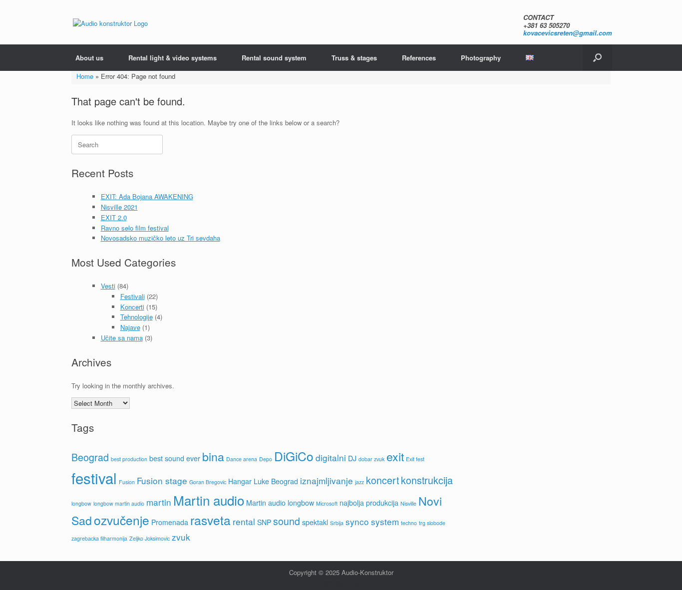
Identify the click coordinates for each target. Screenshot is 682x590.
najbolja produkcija (369, 503)
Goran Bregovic (207, 482)
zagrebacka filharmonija (99, 538)
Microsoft (327, 503)
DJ (352, 458)
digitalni (331, 457)
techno (409, 523)
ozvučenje (121, 520)
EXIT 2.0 (114, 217)
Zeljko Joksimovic (149, 538)
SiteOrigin (333, 583)
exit (395, 456)
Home (84, 76)
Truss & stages (354, 57)
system (385, 521)
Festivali (132, 296)
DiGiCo (294, 456)
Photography (481, 57)
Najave (130, 327)
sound (286, 521)
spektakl (315, 522)
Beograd (90, 457)
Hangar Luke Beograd (263, 481)
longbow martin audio (118, 503)
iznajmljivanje (326, 480)
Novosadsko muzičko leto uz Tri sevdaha (160, 238)
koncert (382, 480)
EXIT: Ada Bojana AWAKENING (147, 196)
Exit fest (415, 459)
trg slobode (432, 523)
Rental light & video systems (172, 57)
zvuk (181, 537)
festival (94, 477)
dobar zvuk (371, 459)
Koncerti (132, 306)
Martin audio (208, 500)
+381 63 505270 (546, 25)
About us (89, 57)
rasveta (210, 520)
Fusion (127, 482)
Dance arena (241, 459)
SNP (264, 522)
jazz (359, 482)
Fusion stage (162, 480)
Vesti (108, 286)
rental (244, 521)
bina (213, 456)
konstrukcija (427, 480)
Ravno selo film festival (135, 228)
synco (357, 521)
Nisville (408, 503)
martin (158, 502)
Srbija (336, 523)
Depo (265, 459)
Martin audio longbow (280, 503)
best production (129, 459)
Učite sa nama (122, 337)
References (419, 57)
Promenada (169, 522)
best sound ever (174, 458)
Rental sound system (274, 57)
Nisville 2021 (119, 207)
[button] (597, 57)
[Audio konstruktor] (110, 22)
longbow (81, 503)
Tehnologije (136, 316)
